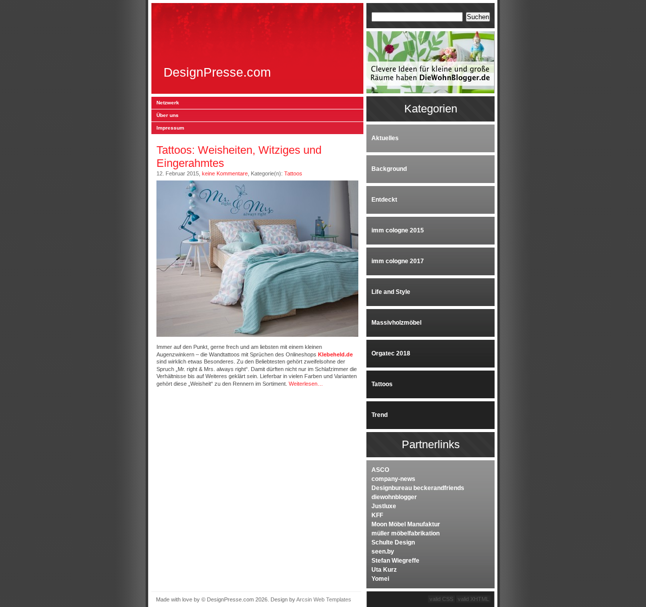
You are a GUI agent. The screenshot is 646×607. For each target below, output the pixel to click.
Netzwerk (167, 102)
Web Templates (332, 599)
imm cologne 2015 (397, 230)
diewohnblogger (394, 497)
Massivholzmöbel (396, 322)
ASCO (380, 469)
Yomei (380, 578)
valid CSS (441, 599)
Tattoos (293, 173)
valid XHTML (473, 599)
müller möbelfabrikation (405, 533)
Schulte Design (393, 542)
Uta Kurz (384, 569)
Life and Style (390, 291)
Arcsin (304, 599)
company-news (393, 478)
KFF (377, 515)
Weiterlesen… (306, 384)
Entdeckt (384, 199)
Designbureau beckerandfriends (417, 488)
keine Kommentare (225, 173)
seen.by (382, 551)
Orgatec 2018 (390, 353)
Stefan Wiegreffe (395, 560)
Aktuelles (385, 138)
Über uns (167, 115)
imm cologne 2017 (397, 261)
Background (389, 168)
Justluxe (383, 506)
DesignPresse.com (217, 72)
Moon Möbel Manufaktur (405, 524)
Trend (379, 414)
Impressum (170, 128)
